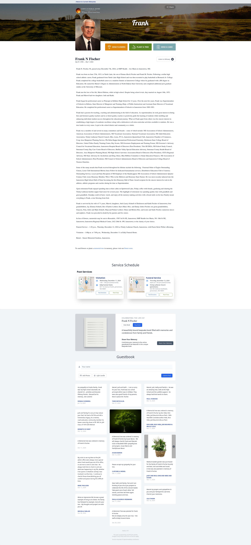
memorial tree (99, 248)
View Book (126, 325)
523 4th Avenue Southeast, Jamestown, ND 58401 (158, 290)
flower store (128, 248)
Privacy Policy (120, 536)
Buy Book (138, 325)
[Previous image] (146, 446)
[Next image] (174, 446)
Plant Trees (116, 293)
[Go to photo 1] (159, 457)
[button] (86, 282)
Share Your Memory (165, 343)
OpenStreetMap (127, 539)
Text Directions (102, 293)
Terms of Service (130, 536)
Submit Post (167, 375)
